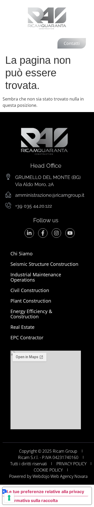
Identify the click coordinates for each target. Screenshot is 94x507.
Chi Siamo (21, 253)
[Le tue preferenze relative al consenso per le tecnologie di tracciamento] (9, 498)
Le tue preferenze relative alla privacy (45, 491)
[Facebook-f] (43, 233)
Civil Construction (29, 290)
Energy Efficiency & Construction (31, 314)
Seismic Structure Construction (44, 264)
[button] (15, 43)
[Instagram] (56, 233)
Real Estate (22, 327)
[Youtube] (70, 233)
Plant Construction (30, 301)
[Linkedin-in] (29, 233)
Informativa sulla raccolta (32, 500)
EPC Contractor (26, 337)
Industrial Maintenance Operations (35, 277)
